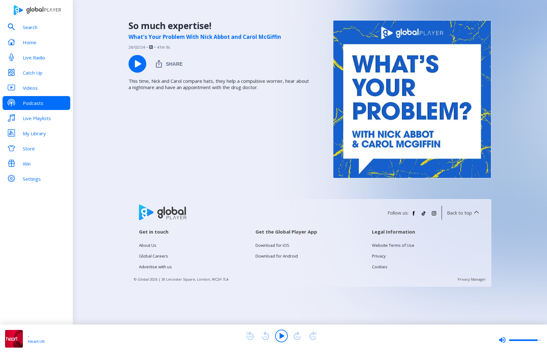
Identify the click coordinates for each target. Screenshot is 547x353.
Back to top (459, 213)
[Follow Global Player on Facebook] (413, 215)
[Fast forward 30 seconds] (297, 336)
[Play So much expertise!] (137, 64)
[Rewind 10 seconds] (265, 336)
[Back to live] (313, 336)
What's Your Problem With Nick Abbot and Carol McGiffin (205, 36)
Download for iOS (272, 245)
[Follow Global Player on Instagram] (434, 215)
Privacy (379, 256)
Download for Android (276, 256)
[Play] (281, 336)
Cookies (379, 267)
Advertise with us (155, 267)
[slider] (519, 340)
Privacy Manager (472, 279)
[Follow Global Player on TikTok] (423, 215)
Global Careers (153, 256)
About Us (147, 245)
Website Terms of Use (393, 245)
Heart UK (36, 341)
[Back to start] (249, 336)
